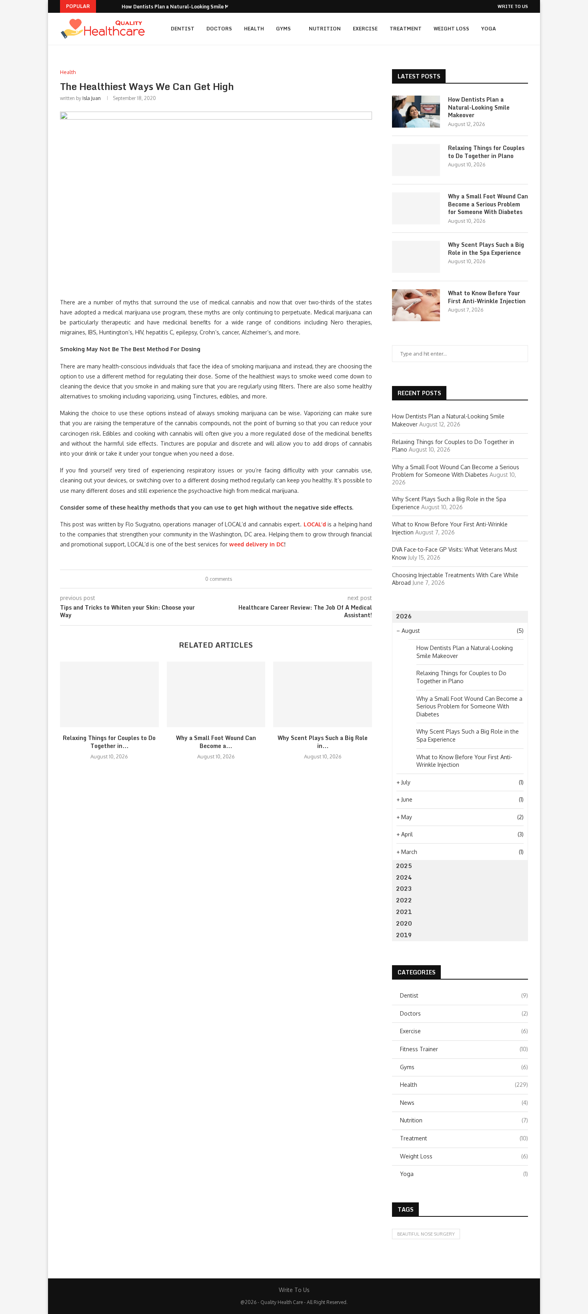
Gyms (283, 28)
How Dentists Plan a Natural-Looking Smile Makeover (185, 6)
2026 (404, 616)
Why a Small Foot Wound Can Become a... (216, 741)
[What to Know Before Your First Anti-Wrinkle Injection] (416, 305)
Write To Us (513, 6)
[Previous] (103, 6)
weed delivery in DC (256, 544)
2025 (404, 865)
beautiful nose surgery (426, 1234)
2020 (404, 923)
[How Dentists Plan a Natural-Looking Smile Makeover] (416, 112)
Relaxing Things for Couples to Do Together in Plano (486, 152)
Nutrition (325, 28)
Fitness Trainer (464, 1049)
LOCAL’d (315, 524)
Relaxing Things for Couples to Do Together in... (109, 741)
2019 (404, 935)
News (464, 1102)
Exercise (365, 28)
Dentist (182, 28)
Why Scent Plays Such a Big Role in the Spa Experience (486, 248)
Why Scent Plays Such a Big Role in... (323, 741)
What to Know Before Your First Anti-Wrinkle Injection (487, 297)
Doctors (219, 28)
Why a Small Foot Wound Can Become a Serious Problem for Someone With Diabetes (488, 204)
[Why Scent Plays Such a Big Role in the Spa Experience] (322, 694)
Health (254, 28)
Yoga (488, 28)
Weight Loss (451, 28)
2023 (404, 888)
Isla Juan (91, 98)
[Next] (114, 6)
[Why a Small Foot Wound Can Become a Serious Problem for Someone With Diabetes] (216, 694)
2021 (404, 911)
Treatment (406, 28)
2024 (404, 877)
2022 (404, 900)
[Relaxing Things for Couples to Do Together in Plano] (109, 694)
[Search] (524, 29)
